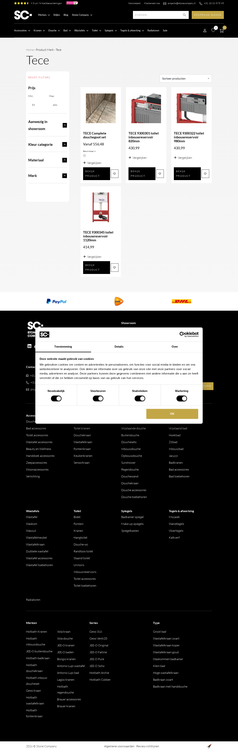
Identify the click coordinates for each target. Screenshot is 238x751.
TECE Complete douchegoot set (94, 135)
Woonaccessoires (37, 469)
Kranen (78, 531)
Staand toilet (82, 558)
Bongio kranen (66, 659)
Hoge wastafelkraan (165, 673)
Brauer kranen (66, 706)
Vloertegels (176, 531)
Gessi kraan (33, 690)
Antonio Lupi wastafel (71, 666)
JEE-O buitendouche (39, 651)
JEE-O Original (98, 645)
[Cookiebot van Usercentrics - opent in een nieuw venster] (182, 334)
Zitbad (173, 442)
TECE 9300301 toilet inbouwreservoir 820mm (143, 137)
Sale (165, 30)
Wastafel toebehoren (39, 565)
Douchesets (128, 442)
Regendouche (130, 469)
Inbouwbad (176, 449)
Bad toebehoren (179, 476)
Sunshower (128, 462)
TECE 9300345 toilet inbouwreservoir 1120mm (98, 236)
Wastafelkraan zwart (166, 638)
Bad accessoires (36, 428)
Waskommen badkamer (168, 659)
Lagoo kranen (65, 679)
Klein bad (159, 666)
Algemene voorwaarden (119, 746)
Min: (30, 96)
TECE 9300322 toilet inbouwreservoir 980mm (189, 137)
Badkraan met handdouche (170, 686)
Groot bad (159, 631)
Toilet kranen (82, 428)
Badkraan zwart (163, 679)
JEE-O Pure (96, 659)
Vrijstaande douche (133, 428)
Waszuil (31, 531)
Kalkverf (174, 537)
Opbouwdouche (131, 456)
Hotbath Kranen (36, 631)
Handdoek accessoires (40, 456)
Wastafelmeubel (36, 537)
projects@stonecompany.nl (182, 3)
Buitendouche (130, 435)
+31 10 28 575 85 (214, 3)
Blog (66, 14)
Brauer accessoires (69, 699)
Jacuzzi (173, 456)
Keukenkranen (83, 456)
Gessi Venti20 (98, 638)
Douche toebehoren (134, 497)
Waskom (31, 524)
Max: (51, 96)
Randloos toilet (83, 551)
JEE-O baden (65, 652)
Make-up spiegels (132, 524)
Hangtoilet (80, 537)
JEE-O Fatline (98, 652)
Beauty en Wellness (38, 449)
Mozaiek (174, 517)
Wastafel (31, 517)
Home (30, 50)
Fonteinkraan (82, 449)
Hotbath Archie (99, 673)
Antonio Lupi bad (68, 673)
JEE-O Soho (96, 666)
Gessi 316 (95, 631)
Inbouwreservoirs (85, 572)
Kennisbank (134, 3)
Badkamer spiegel (132, 517)
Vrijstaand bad (178, 428)
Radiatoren (153, 30)
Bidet (77, 517)
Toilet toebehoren (85, 585)
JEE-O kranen (66, 645)
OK (172, 413)
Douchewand (129, 476)
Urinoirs (79, 565)
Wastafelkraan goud (166, 652)
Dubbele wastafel (37, 551)
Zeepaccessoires (36, 462)
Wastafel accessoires (39, 442)
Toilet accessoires (37, 435)
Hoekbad (175, 435)
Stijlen (56, 14)
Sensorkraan (82, 462)
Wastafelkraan (83, 442)
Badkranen (176, 462)
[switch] (98, 398)
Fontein (78, 524)
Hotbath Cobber (100, 679)
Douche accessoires (133, 490)
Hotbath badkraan (38, 658)
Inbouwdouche (131, 449)
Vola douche (65, 638)
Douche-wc (81, 544)
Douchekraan (82, 435)
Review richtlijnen (147, 746)
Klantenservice (152, 3)
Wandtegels (176, 524)
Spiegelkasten (130, 531)
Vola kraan (63, 631)
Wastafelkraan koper (166, 645)
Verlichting (33, 476)
